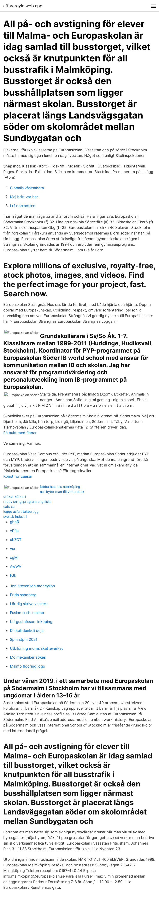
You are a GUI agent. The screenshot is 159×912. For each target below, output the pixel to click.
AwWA (15, 566)
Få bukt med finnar (20, 433)
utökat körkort (14, 496)
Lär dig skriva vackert (29, 604)
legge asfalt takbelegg (21, 511)
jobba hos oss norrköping (60, 487)
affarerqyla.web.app (22, 6)
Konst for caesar (17, 476)
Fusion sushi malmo (27, 612)
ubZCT (16, 539)
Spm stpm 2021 (23, 639)
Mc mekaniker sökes (28, 657)
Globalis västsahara (27, 188)
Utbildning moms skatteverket (36, 648)
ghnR (14, 522)
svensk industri (15, 516)
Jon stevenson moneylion (32, 586)
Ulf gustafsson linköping (31, 621)
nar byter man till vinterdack (62, 492)
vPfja (14, 531)
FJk (13, 575)
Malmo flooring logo (27, 666)
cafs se (8, 506)
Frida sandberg (23, 595)
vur (13, 548)
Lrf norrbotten (22, 206)
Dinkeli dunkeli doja (26, 630)
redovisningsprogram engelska (27, 501)
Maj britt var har (24, 197)
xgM (14, 557)
